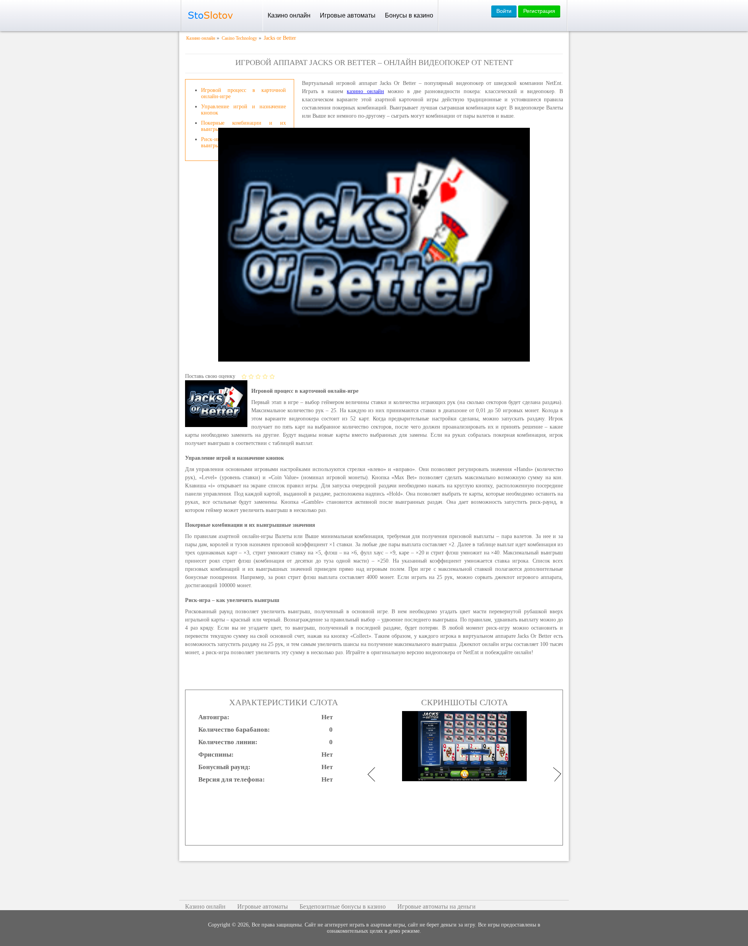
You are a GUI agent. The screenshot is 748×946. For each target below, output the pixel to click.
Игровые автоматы (348, 15)
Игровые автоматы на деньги (436, 906)
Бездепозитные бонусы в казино (343, 906)
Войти (504, 11)
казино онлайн (365, 91)
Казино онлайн (289, 15)
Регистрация (539, 11)
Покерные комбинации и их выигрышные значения (243, 126)
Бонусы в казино (409, 15)
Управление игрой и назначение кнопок (243, 110)
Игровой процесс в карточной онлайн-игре (243, 93)
